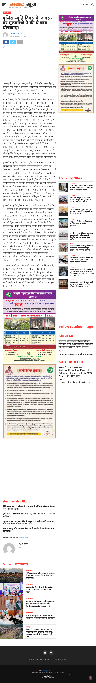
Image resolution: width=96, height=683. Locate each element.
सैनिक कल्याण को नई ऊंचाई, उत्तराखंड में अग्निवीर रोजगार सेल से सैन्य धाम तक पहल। (29, 507)
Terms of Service (59, 660)
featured (23, 538)
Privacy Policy (42, 660)
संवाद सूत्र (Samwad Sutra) (50, 671)
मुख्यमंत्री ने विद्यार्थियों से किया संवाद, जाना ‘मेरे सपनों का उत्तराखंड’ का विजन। (29, 514)
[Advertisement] (76, 306)
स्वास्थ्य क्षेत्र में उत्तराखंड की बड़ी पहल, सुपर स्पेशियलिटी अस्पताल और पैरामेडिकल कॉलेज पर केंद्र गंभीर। (28, 522)
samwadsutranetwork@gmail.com (76, 354)
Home (31, 660)
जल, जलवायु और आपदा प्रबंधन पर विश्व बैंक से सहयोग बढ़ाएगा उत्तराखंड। (28, 529)
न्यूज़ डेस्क (16, 33)
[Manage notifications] (90, 678)
